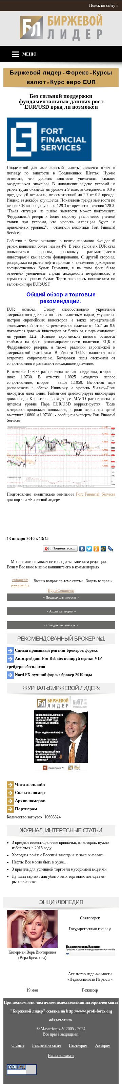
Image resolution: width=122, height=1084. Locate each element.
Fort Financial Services (95, 494)
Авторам (102, 1045)
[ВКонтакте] (82, 548)
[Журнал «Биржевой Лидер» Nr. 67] (61, 734)
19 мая (32, 990)
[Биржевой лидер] (61, 40)
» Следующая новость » (61, 625)
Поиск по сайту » (103, 5)
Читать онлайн (29, 784)
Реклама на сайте (46, 1045)
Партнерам (25, 808)
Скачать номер (29, 792)
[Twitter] (89, 548)
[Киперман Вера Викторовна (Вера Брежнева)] (32, 946)
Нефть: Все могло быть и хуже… (40, 862)
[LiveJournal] (110, 548)
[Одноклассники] (96, 548)
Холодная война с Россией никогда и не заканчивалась (57, 855)
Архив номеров (29, 800)
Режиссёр (90, 990)
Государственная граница (90, 928)
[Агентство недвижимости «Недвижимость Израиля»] (89, 968)
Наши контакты (61, 1055)
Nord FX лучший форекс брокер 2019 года (53, 674)
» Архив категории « (61, 611)
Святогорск (90, 918)
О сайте (18, 1045)
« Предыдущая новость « (61, 597)
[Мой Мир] (103, 548)
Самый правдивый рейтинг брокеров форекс (56, 650)
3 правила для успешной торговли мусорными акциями (59, 869)
